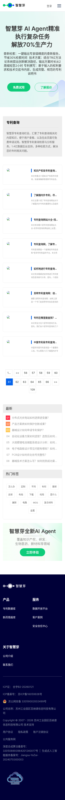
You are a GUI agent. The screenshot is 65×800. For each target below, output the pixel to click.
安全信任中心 (40, 625)
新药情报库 (9, 617)
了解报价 (46, 87)
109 (32, 389)
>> (55, 381)
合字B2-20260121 (23, 686)
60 (56, 372)
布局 (21, 494)
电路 (25, 502)
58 (40, 372)
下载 (31, 494)
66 (47, 381)
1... (9, 372)
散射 (54, 486)
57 (33, 372)
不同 (33, 486)
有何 (44, 486)
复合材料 (48, 502)
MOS (35, 502)
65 (39, 381)
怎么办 (11, 486)
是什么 (53, 494)
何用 (42, 494)
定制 (23, 486)
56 (25, 372)
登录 (49, 5)
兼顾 (14, 502)
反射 (10, 494)
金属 (32, 510)
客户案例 (37, 617)
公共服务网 (9, 739)
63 (24, 381)
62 (17, 381)
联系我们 (8, 664)
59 (48, 372)
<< (17, 372)
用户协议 (8, 731)
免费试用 (19, 87)
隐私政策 (23, 731)
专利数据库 (9, 608)
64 (32, 381)
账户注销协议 (40, 731)
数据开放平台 (40, 608)
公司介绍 (8, 655)
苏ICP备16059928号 (30, 694)
